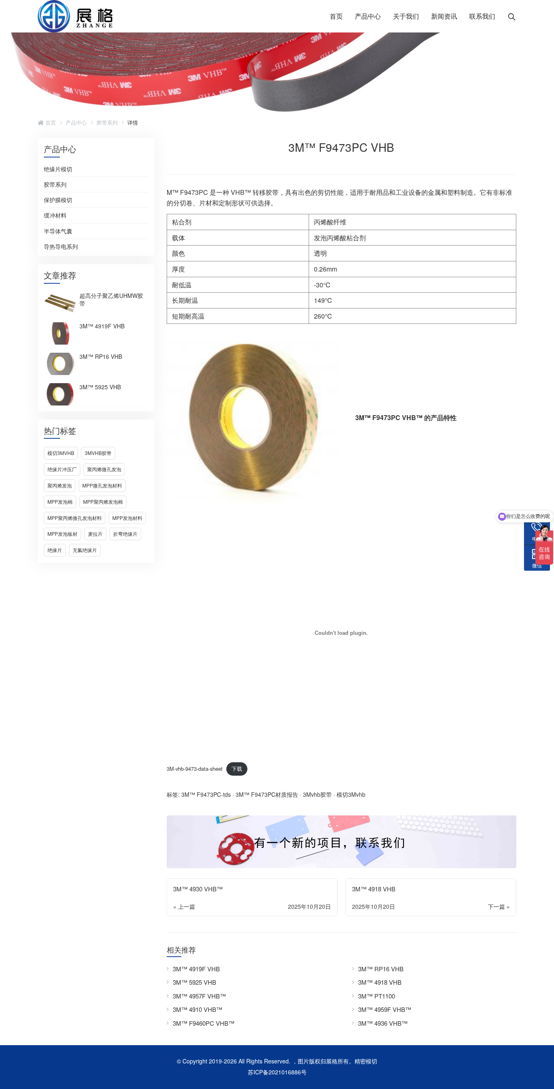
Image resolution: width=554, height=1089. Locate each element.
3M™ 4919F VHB (102, 326)
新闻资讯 (444, 16)
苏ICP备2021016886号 (277, 1072)
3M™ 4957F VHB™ (199, 996)
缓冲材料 (55, 215)
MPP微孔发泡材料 (102, 485)
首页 (336, 16)
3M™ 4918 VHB (380, 982)
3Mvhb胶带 (98, 452)
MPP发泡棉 (60, 501)
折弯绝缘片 (125, 533)
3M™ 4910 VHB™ (197, 1009)
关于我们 (406, 16)
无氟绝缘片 (85, 549)
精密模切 (365, 1061)
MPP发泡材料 (127, 517)
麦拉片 (95, 533)
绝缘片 (54, 549)
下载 (237, 768)
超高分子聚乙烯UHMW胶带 (111, 299)
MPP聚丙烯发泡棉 (103, 501)
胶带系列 (107, 122)
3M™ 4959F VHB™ (384, 1009)
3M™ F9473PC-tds (206, 794)
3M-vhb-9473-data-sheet (195, 768)
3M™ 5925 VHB (100, 387)
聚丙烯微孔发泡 (104, 469)
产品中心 (368, 16)
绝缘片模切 (58, 169)
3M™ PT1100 (376, 996)
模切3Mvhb (60, 452)
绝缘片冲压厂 (62, 469)
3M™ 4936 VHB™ (383, 1023)
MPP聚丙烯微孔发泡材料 (74, 517)
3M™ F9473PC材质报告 (267, 794)
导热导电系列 (61, 246)
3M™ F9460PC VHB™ (203, 1023)
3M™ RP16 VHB (100, 356)
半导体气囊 (58, 231)
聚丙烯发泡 (59, 485)
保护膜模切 (58, 200)
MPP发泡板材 (62, 533)
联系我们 (482, 16)
